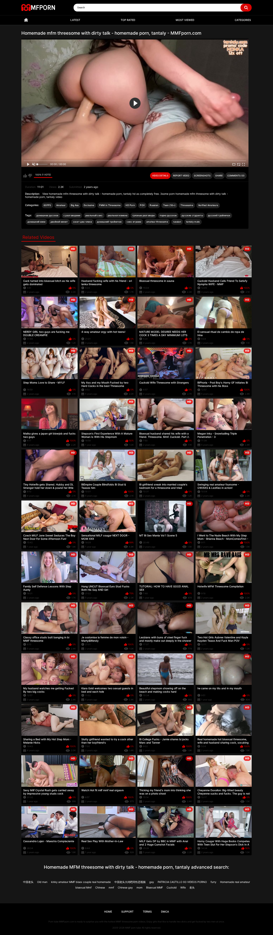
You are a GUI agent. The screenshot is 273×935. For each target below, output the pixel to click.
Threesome (187, 205)
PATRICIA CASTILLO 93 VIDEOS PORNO (182, 881)
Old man (42, 881)
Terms (147, 911)
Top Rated (128, 19)
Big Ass (75, 205)
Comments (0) (236, 175)
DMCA (165, 911)
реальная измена (118, 215)
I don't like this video (30, 176)
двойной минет (59, 221)
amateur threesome (157, 221)
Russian (154, 205)
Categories (243, 19)
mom (139, 887)
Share (219, 175)
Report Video (181, 175)
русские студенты (192, 215)
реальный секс (94, 215)
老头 (192, 887)
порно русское (168, 215)
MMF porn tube (133, 927)
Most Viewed (185, 19)
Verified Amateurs (208, 205)
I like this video (25, 176)
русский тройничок (219, 215)
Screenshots (202, 175)
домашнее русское (47, 215)
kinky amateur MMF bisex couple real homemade (81, 881)
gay (151, 881)
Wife (183, 887)
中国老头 (28, 881)
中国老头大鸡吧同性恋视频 (130, 881)
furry (213, 881)
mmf (111, 887)
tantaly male (193, 221)
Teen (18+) (169, 205)
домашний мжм (36, 221)
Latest (75, 19)
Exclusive (89, 205)
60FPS (47, 205)
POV (142, 205)
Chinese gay (125, 887)
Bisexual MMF (154, 887)
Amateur (61, 205)
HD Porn (130, 205)
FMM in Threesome (110, 205)
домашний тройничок (109, 221)
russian (177, 221)
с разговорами (72, 215)
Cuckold (172, 887)
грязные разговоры (143, 215)
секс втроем (134, 221)
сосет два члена (82, 221)
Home (26, 20)
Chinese (100, 887)
